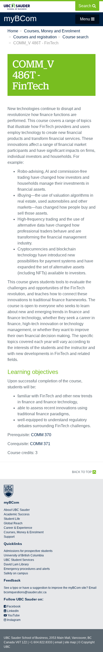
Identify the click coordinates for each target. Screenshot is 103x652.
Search (85, 6)
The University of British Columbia (8, 491)
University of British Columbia (24, 555)
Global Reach (13, 523)
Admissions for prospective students (28, 551)
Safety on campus (16, 573)
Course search (75, 37)
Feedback (12, 580)
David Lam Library (16, 564)
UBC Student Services (19, 560)
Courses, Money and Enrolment (52, 31)
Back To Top (82, 472)
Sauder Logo (17, 9)
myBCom (11, 502)
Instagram (13, 620)
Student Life (12, 519)
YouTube (13, 615)
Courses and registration (35, 37)
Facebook (13, 606)
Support (9, 536)
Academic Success (17, 514)
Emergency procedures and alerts (27, 569)
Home (13, 31)
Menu (85, 19)
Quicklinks (13, 544)
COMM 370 (41, 435)
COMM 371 (40, 444)
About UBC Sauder (17, 510)
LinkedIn (12, 611)
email (58, 642)
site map (70, 642)
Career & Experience (18, 528)
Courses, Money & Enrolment (24, 532)
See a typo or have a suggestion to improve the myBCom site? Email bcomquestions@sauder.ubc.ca (50, 590)
